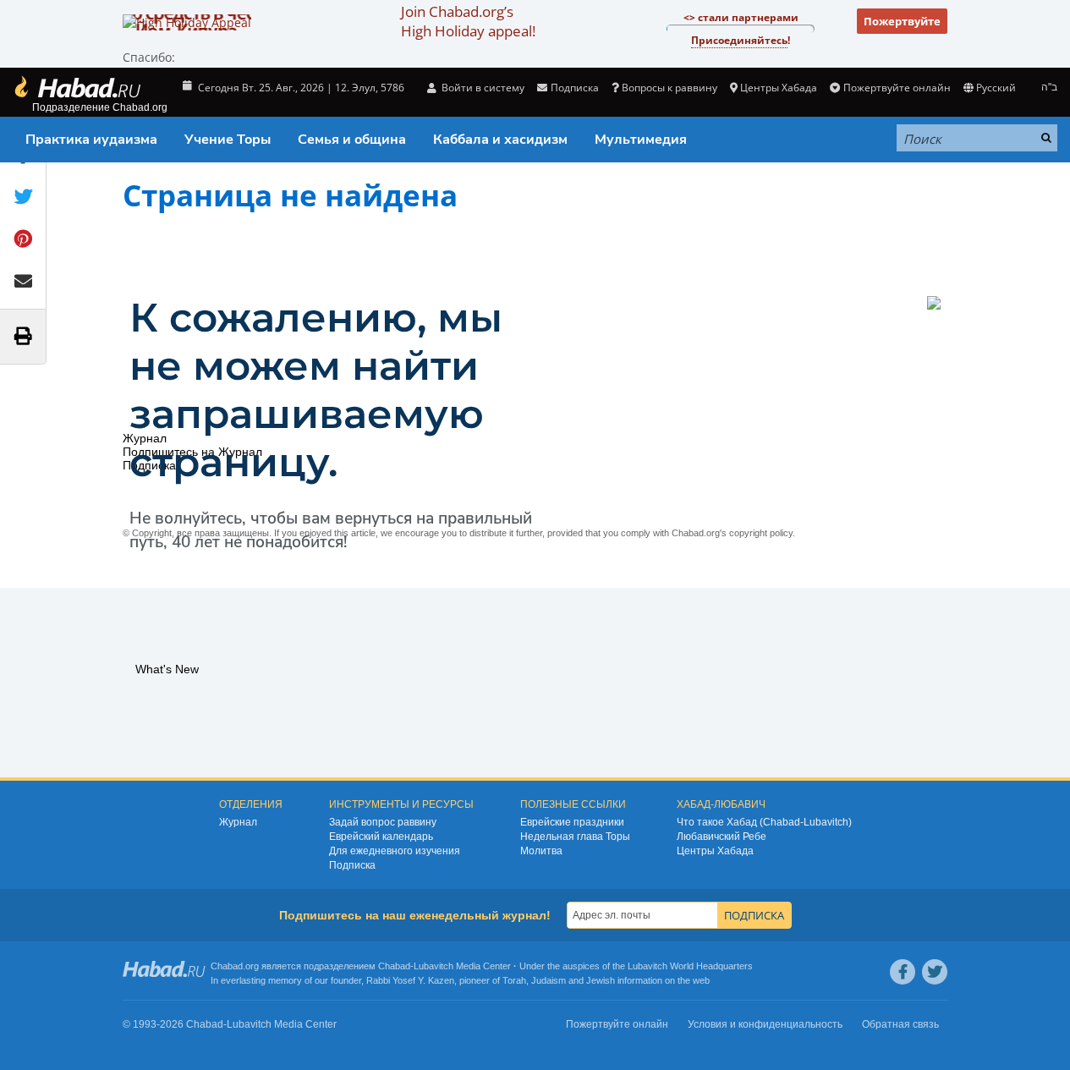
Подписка (352, 865)
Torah (514, 980)
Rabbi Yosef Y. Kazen (410, 980)
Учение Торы (227, 139)
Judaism (548, 980)
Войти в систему (481, 87)
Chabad (394, 966)
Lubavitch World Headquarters (690, 966)
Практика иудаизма (91, 139)
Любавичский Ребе (721, 836)
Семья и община (352, 139)
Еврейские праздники (572, 822)
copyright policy (761, 533)
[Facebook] (902, 972)
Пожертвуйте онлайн (896, 87)
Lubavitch (433, 966)
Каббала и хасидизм (500, 139)
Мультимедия (641, 139)
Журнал (238, 822)
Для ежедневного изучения (394, 851)
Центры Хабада (715, 851)
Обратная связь (900, 1024)
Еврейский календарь (381, 836)
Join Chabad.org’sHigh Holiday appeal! (468, 21)
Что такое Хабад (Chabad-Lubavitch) (764, 822)
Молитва (541, 851)
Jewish (600, 980)
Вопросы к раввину (669, 87)
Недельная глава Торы (575, 836)
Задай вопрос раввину (382, 822)
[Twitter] (934, 972)
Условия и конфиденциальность (765, 1024)
